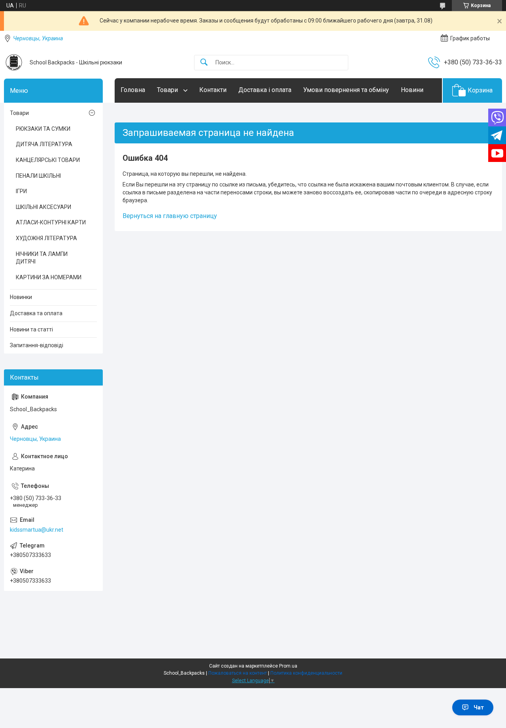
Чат (479, 707)
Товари (168, 90)
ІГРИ (21, 191)
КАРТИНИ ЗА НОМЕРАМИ (48, 277)
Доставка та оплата (36, 313)
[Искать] (204, 62)
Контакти (213, 90)
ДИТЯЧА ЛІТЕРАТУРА (44, 144)
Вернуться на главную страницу (170, 216)
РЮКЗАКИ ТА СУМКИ (43, 129)
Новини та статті (31, 329)
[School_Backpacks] (14, 62)
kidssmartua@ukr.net (36, 530)
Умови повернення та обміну (346, 90)
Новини (412, 90)
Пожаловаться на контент (237, 673)
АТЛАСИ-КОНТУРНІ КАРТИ (51, 222)
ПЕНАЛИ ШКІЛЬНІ (38, 176)
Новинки (21, 297)
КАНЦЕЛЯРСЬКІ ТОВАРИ (48, 160)
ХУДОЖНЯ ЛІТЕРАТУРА (46, 238)
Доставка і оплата (264, 90)
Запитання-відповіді (36, 345)
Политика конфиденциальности (306, 673)
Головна (133, 90)
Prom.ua (288, 666)
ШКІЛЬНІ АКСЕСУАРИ (43, 207)
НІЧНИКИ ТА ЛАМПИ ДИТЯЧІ (42, 258)
